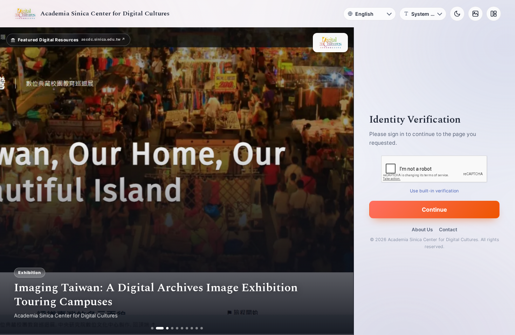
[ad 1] (152, 328)
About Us (422, 229)
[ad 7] (187, 328)
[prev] (12, 181)
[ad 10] (201, 328)
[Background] (475, 13)
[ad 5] (177, 328)
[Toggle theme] (457, 13)
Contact (448, 229)
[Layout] (493, 13)
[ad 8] (192, 328)
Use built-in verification (434, 190)
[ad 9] (196, 328)
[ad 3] (165, 328)
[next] (341, 181)
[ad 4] (172, 328)
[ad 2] (157, 328)
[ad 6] (182, 328)
